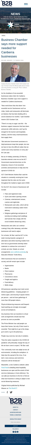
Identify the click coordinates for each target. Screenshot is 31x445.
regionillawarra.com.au (19, 438)
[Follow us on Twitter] (15, 432)
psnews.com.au (5, 442)
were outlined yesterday (18, 252)
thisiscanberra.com (14, 442)
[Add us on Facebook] (13, 432)
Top (27, 442)
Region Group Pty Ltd (15, 436)
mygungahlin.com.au (24, 442)
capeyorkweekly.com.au (20, 441)
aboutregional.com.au (9, 441)
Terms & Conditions (15, 415)
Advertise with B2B (15, 412)
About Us (15, 407)
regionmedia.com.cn (21, 439)
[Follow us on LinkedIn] (17, 432)
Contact (15, 409)
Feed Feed (4, 367)
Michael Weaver (6, 60)
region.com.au (9, 438)
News (3, 35)
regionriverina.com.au (10, 439)
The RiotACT (13, 388)
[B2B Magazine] (15, 401)
